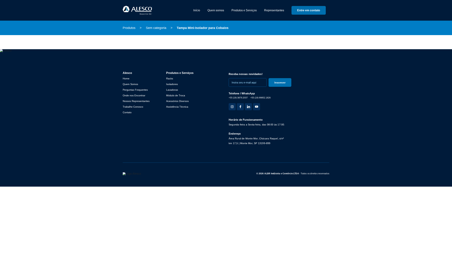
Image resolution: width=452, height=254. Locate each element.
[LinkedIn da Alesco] (248, 106)
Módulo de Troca (175, 95)
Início (196, 10)
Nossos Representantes (136, 101)
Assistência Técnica (177, 106)
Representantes (274, 10)
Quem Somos (130, 84)
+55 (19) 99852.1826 (260, 97)
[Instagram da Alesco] (232, 106)
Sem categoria (156, 27)
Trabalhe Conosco (133, 106)
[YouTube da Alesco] (256, 106)
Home (126, 78)
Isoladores (172, 84)
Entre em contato (308, 10)
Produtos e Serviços (244, 10)
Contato (127, 112)
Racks (169, 78)
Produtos (129, 27)
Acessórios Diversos (177, 101)
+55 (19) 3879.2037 (238, 97)
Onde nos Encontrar (134, 95)
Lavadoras (172, 89)
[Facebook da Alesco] (240, 106)
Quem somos (215, 10)
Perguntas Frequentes (135, 89)
